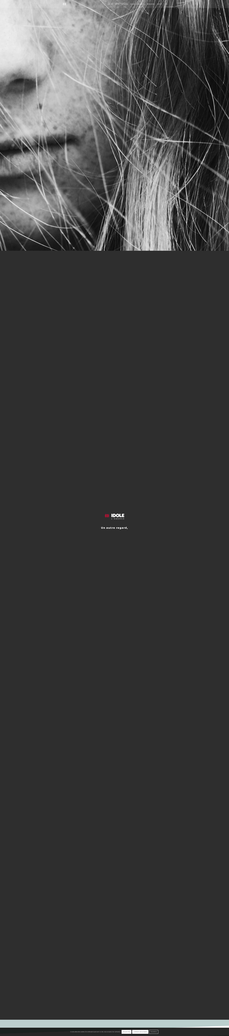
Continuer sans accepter (140, 1032)
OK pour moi (126, 1032)
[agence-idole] (67, 4)
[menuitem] (110, 4)
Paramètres (154, 1032)
